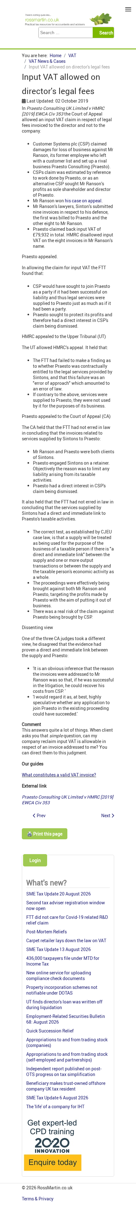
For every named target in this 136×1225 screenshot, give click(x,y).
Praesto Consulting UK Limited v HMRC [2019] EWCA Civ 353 (67, 800)
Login (35, 860)
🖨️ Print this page (44, 834)
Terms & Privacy (38, 1199)
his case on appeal (83, 201)
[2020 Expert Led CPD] (52, 1172)
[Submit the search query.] (105, 32)
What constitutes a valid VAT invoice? (59, 775)
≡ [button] (128, 9)
